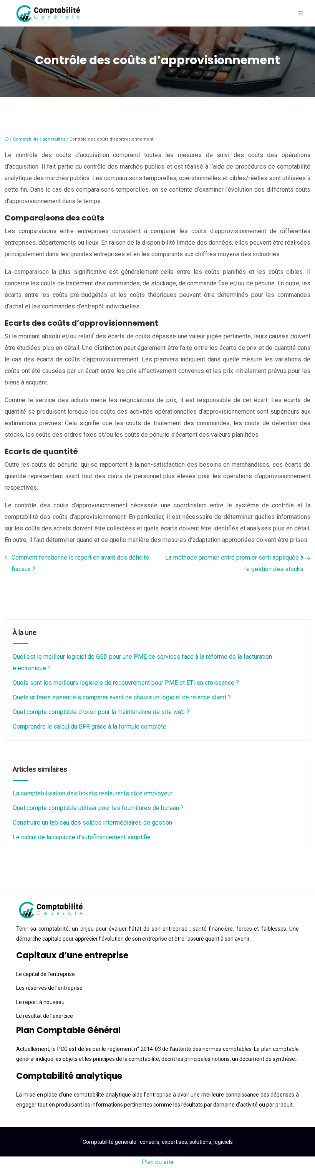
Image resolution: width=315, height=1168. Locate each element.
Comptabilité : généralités (39, 139)
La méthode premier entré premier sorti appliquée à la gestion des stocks (234, 563)
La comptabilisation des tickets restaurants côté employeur (92, 793)
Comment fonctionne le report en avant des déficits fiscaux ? (80, 563)
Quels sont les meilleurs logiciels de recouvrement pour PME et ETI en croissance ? (126, 682)
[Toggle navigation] (300, 13)
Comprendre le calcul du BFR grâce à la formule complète (89, 726)
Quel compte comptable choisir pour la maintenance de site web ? (101, 712)
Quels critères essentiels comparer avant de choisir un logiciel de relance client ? (122, 697)
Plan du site (158, 1162)
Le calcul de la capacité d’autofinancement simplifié (82, 837)
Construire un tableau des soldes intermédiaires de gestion (92, 822)
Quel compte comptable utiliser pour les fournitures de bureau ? (98, 808)
